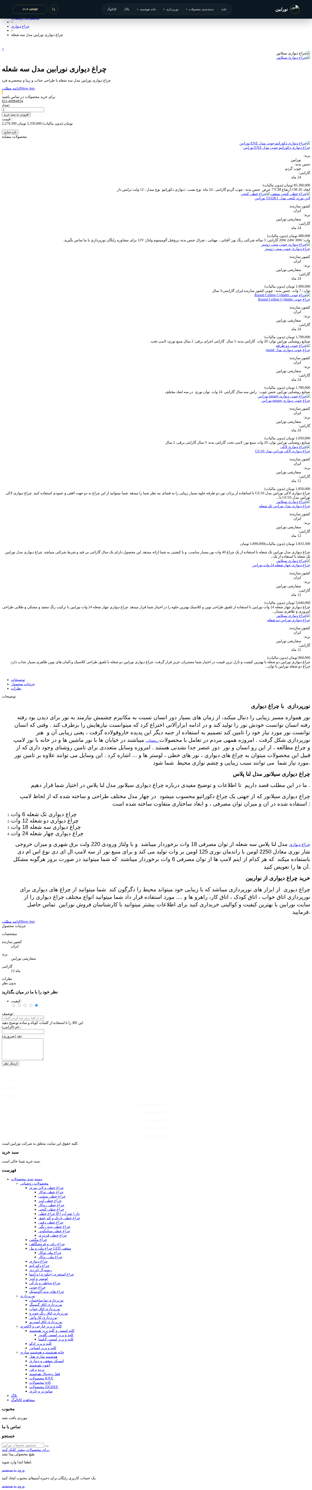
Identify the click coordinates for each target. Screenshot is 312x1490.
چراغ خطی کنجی (51, 1209)
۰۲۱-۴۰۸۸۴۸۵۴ (30, 9)
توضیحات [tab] (18, 680)
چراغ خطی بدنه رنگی (54, 1227)
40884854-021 (12, 1088)
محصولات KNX (41, 1378)
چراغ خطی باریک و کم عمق (59, 1218)
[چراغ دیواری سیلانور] (293, 57)
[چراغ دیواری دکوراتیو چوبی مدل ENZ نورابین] (274, 143)
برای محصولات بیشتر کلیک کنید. (26, 1450)
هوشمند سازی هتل (43, 1357)
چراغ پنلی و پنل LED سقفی (50, 1248)
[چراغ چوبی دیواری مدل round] (293, 346)
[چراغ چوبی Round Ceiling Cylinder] (282, 295)
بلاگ (127, 9)
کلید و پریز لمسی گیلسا (56, 1339)
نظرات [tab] (16, 688)
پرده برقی (36, 1369)
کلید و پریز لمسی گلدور (56, 1335)
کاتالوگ (111, 9)
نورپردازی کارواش (43, 1318)
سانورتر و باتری (41, 1391)
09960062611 (12, 1096)
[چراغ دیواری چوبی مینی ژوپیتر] (285, 244)
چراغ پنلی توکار (49, 1253)
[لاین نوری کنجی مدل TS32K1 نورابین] (275, 194)
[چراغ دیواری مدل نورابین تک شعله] (293, 502)
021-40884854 (12, 101)
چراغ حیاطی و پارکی (45, 1283)
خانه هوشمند (146, 9)
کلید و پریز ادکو (40, 1344)
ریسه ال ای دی (40, 1270)
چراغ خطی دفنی (50, 1222)
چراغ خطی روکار (156, 1127)
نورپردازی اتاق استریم (45, 1322)
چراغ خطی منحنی (156, 1112)
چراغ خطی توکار (156, 1119)
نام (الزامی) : (11, 1027)
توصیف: (8, 1014)
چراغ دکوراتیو (39, 1266)
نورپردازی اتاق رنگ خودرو (48, 1313)
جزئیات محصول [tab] (23, 684)
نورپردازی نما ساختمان (46, 1300)
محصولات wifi (40, 1382)
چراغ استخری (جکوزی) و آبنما (51, 1274)
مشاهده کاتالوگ (23, 1400)
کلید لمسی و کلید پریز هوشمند (51, 1331)
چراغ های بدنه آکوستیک (46, 1292)
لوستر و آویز (38, 1279)
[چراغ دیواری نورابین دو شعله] (293, 616)
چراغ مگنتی (38, 1240)
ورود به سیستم (13, 1470)
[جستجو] (53, 9)
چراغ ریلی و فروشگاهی (47, 1244)
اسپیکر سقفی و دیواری (46, 1361)
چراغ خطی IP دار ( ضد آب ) (58, 1214)
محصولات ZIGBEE (43, 1387)
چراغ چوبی (37, 1287)
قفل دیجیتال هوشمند (44, 1374)
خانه (224, 9)
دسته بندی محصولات (26, 1179)
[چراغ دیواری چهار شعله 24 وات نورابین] (293, 561)
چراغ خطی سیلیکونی (54, 1231)
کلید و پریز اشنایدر (42, 1348)
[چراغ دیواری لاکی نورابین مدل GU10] (295, 447)
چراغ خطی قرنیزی (52, 1235)
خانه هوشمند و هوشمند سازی (42, 1352)
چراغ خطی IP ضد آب (156, 1135)
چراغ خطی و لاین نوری (155, 1104)
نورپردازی (171, 9)
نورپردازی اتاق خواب (44, 1309)
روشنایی (152, 740)
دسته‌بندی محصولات (200, 9)
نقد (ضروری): (12, 1036)
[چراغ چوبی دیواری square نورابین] (284, 396)
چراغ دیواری (299, 844)
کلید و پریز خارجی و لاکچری (41, 1326)
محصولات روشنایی (34, 1183)
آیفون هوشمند (39, 1365)
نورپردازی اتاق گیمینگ (45, 1305)
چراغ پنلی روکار (50, 1257)
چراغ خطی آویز (50, 1201)
